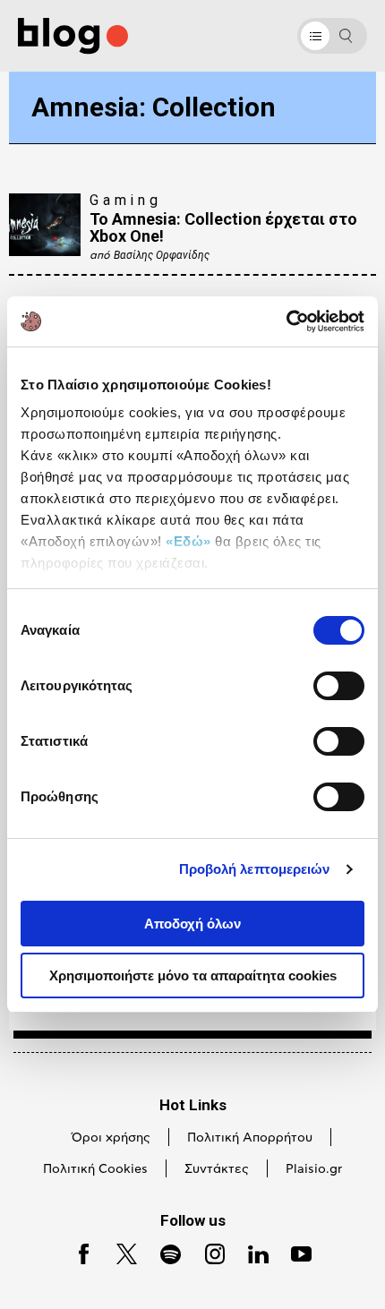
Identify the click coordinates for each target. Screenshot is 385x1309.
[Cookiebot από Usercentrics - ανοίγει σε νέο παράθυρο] (286, 321)
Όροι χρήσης (111, 1138)
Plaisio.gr (314, 1169)
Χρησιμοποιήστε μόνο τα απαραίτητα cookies (193, 975)
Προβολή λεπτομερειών (254, 869)
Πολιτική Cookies (95, 1169)
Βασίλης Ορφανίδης (162, 255)
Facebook (77, 1252)
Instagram (207, 1252)
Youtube (294, 1252)
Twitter (118, 1252)
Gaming (126, 200)
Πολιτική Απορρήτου (249, 1138)
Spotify (162, 1252)
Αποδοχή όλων (192, 923)
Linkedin (250, 1252)
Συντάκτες (216, 1169)
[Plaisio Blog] (73, 36)
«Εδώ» (188, 541)
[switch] (338, 686)
